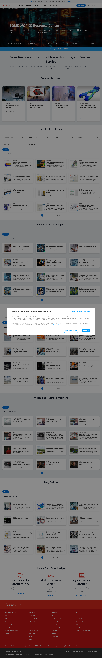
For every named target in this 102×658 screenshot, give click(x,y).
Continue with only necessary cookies (80, 311)
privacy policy (55, 324)
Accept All (86, 330)
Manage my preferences (71, 330)
